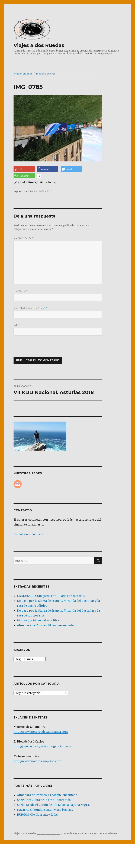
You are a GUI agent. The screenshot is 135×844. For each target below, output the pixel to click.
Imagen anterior (23, 73)
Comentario (24, 237)
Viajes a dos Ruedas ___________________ (63, 45)
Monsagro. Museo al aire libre (38, 620)
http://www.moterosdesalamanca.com (41, 731)
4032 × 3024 (45, 191)
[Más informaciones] (39, 176)
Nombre (21, 290)
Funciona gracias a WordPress (99, 833)
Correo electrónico (30, 307)
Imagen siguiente (46, 73)
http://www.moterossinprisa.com (37, 761)
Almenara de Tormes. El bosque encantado (47, 625)
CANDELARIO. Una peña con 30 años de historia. (51, 596)
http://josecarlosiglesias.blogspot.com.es (43, 746)
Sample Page (71, 833)
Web (17, 325)
